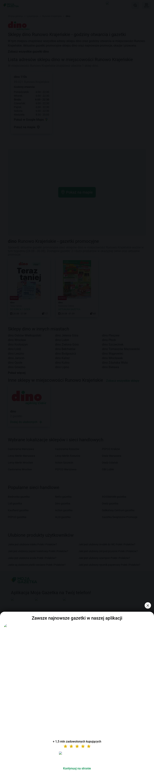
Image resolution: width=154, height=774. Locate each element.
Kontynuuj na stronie (77, 768)
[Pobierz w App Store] (77, 758)
